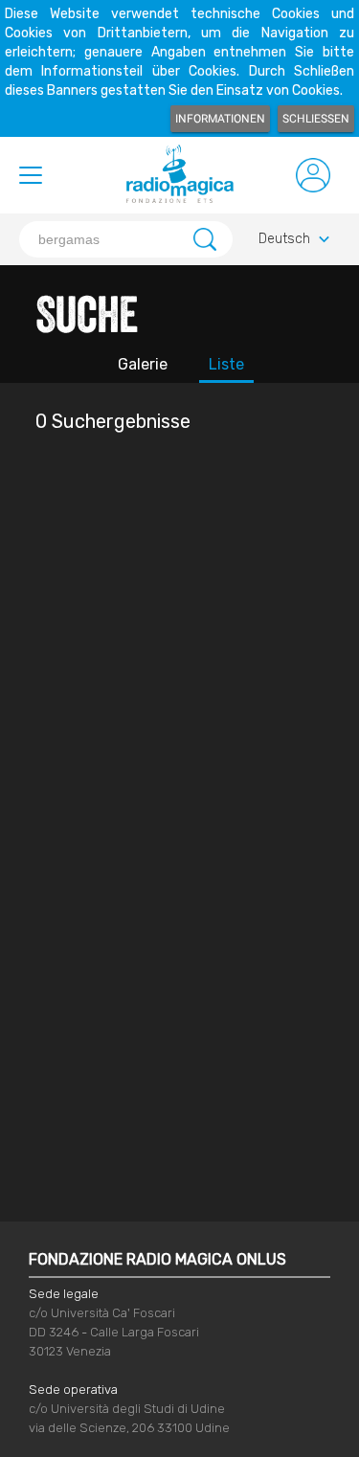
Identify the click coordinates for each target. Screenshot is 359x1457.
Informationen (220, 118)
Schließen (315, 118)
